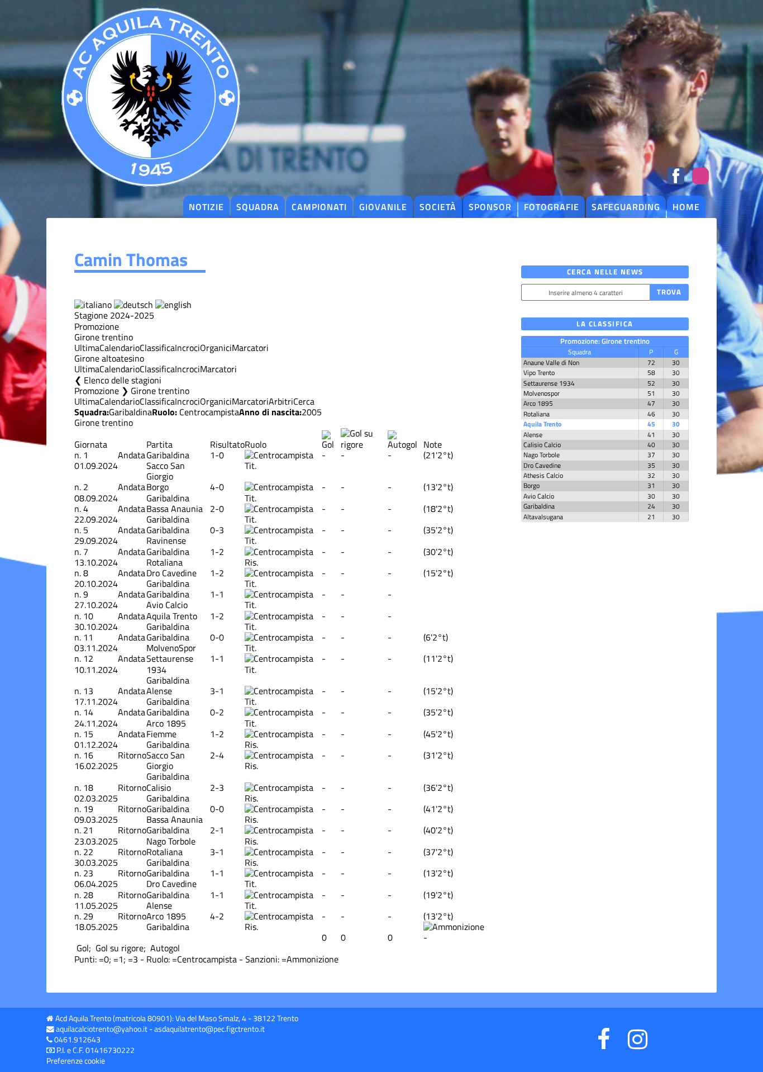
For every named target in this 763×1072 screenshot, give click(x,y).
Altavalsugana (543, 516)
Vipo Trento (539, 372)
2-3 (217, 787)
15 (88, 734)
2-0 (217, 508)
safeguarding (626, 207)
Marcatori (250, 347)
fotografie (551, 207)
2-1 (217, 830)
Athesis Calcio (543, 475)
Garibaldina (130, 412)
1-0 (217, 455)
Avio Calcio (167, 604)
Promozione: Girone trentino (605, 341)
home (686, 207)
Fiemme (161, 734)
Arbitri (281, 401)
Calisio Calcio (542, 444)
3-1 (217, 691)
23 (88, 873)
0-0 (217, 637)
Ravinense (166, 540)
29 (88, 916)
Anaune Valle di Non (551, 362)
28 (88, 895)
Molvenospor (541, 393)
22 (88, 851)
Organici (216, 347)
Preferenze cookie (75, 1060)
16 (88, 755)
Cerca (303, 401)
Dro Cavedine (171, 573)
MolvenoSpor (171, 647)
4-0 (217, 487)
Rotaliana (164, 562)
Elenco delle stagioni (122, 380)
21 (88, 830)
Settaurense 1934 (169, 664)
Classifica (157, 347)
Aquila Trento (171, 616)
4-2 (217, 916)
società (437, 207)
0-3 (217, 530)
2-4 (217, 755)
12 (88, 658)
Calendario (119, 347)
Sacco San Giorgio (165, 471)
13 (88, 691)
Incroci (187, 347)
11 (88, 637)
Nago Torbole (170, 841)
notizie (206, 207)
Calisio (158, 787)
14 (88, 712)
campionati (319, 207)
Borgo (157, 487)
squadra (257, 207)
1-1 (217, 594)
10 (88, 616)
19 (88, 808)
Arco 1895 (166, 723)
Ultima (86, 347)
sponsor (490, 207)
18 (88, 787)
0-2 (217, 712)
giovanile (383, 207)
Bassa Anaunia (174, 508)
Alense (159, 691)
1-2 (217, 551)
